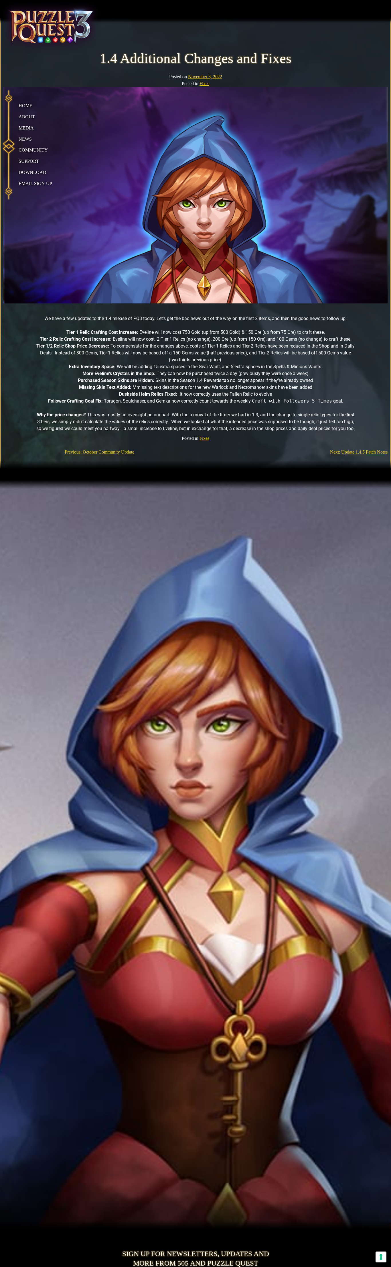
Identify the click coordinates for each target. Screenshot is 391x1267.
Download (32, 172)
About (27, 116)
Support (29, 161)
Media (26, 127)
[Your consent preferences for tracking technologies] (381, 1257)
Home (25, 105)
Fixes (204, 83)
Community (33, 150)
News (25, 139)
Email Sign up (35, 183)
